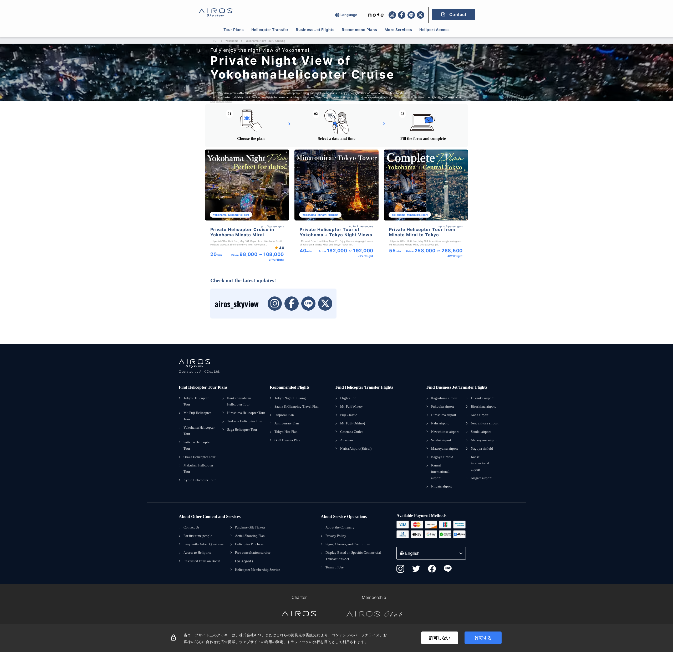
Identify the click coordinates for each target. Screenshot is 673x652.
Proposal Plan (284, 415)
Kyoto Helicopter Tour (199, 480)
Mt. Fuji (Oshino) (352, 423)
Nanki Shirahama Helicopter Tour (239, 401)
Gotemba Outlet (351, 432)
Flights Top (348, 398)
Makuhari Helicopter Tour (198, 468)
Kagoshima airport (444, 398)
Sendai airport (441, 440)
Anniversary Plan (286, 423)
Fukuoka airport (442, 406)
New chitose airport (445, 432)
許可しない (439, 637)
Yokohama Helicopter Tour (199, 430)
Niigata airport (441, 486)
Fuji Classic (348, 415)
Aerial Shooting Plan (250, 536)
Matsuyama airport (444, 448)
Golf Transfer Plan (287, 440)
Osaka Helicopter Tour (199, 457)
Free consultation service (253, 553)
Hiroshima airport (443, 415)
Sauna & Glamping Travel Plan (296, 406)
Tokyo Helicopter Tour (195, 401)
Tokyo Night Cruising (290, 398)
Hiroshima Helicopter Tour (246, 413)
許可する (483, 637)
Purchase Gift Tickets (250, 527)
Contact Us (191, 527)
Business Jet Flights (315, 29)
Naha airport (440, 423)
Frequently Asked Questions (203, 544)
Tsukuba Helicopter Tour (244, 421)
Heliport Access (434, 29)
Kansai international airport (440, 471)
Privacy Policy (335, 536)
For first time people (197, 536)
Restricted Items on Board (201, 561)
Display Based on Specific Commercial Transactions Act (353, 556)
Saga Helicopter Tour (242, 430)
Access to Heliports (197, 553)
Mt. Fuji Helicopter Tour (197, 416)
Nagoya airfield (442, 457)
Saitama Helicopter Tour (197, 445)
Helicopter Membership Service (257, 570)
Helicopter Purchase (249, 544)
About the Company (339, 527)
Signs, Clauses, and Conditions (347, 544)
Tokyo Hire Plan (286, 432)
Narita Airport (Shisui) (355, 448)
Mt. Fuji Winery (351, 406)
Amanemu (347, 440)
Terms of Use (334, 567)
